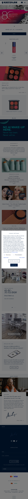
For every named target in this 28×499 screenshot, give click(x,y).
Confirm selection (14, 260)
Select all (14, 265)
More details (22, 257)
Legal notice (6, 257)
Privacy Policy (15, 252)
